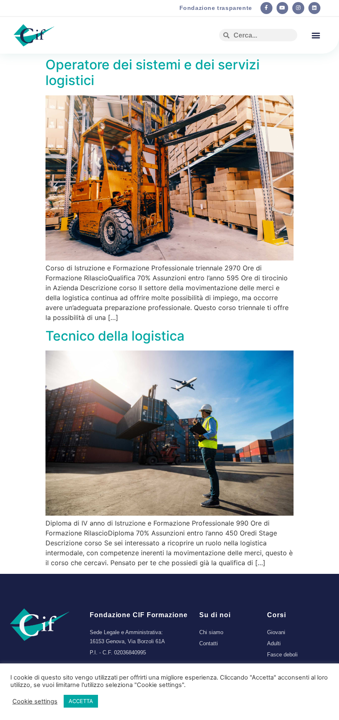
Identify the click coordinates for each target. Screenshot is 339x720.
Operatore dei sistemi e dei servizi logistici (152, 72)
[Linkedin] (314, 8)
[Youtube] (283, 8)
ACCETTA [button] (81, 701)
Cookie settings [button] (34, 701)
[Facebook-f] (266, 8)
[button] (315, 35)
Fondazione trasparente (215, 8)
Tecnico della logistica (114, 336)
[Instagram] (298, 8)
